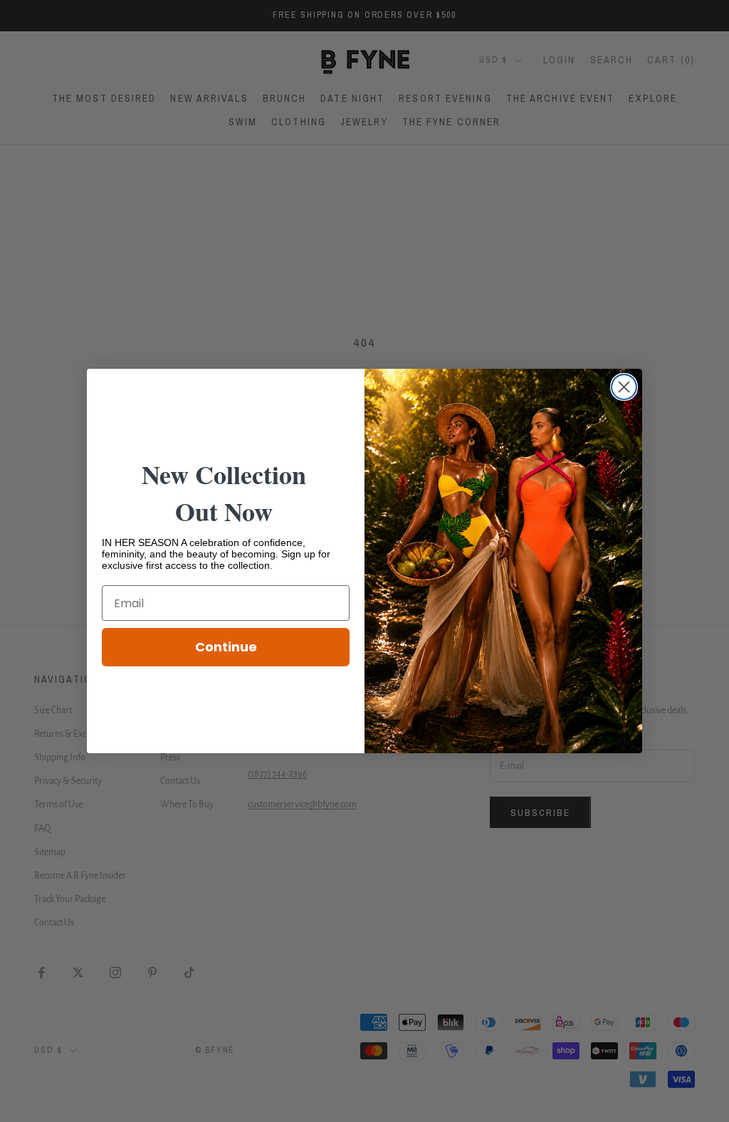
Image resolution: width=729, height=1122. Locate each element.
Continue (226, 647)
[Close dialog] (624, 386)
